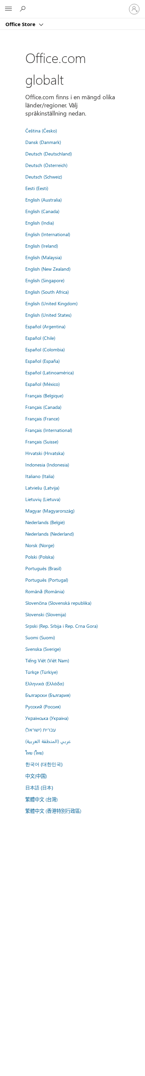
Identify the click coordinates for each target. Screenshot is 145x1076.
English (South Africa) (47, 291)
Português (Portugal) (46, 579)
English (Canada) (42, 211)
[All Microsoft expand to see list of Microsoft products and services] (8, 9)
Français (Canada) (43, 407)
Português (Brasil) (43, 568)
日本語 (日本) (39, 787)
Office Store (21, 24)
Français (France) (42, 418)
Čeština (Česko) (41, 130)
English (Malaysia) (43, 257)
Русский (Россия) (43, 706)
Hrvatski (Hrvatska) (44, 453)
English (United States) (48, 314)
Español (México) (42, 383)
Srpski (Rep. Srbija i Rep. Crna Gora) (61, 625)
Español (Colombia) (45, 349)
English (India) (39, 222)
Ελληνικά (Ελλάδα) (44, 683)
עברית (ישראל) (40, 729)
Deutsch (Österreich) (46, 165)
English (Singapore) (44, 280)
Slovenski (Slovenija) (45, 614)
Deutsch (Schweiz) (43, 176)
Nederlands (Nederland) (49, 533)
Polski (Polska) (39, 556)
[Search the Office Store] (23, 8)
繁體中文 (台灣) (41, 799)
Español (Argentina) (45, 326)
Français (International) (48, 430)
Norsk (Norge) (39, 545)
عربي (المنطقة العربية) (48, 741)
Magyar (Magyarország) (50, 510)
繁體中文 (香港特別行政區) (53, 810)
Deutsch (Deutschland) (48, 153)
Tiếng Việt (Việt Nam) (47, 660)
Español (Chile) (40, 337)
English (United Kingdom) (51, 303)
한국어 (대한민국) (43, 764)
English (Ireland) (41, 245)
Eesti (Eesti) (36, 188)
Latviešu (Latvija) (42, 487)
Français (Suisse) (41, 441)
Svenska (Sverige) (43, 648)
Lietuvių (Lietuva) (42, 499)
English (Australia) (43, 199)
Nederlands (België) (45, 522)
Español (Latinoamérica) (49, 372)
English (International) (47, 234)
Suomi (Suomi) (40, 637)
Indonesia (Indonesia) (47, 464)
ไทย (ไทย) (34, 752)
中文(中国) (36, 775)
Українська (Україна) (46, 718)
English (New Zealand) (47, 268)
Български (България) (47, 694)
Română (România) (44, 591)
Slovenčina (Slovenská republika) (58, 602)
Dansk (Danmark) (43, 142)
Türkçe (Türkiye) (41, 671)
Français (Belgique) (44, 395)
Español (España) (42, 360)
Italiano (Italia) (39, 476)
